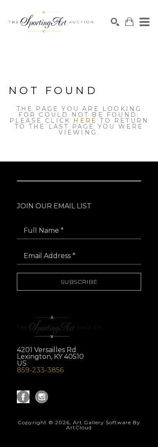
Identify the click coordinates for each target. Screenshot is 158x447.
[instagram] (41, 396)
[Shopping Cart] (129, 22)
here (85, 120)
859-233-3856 (40, 370)
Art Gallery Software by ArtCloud (103, 425)
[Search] (115, 22)
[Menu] (144, 22)
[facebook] (23, 396)
